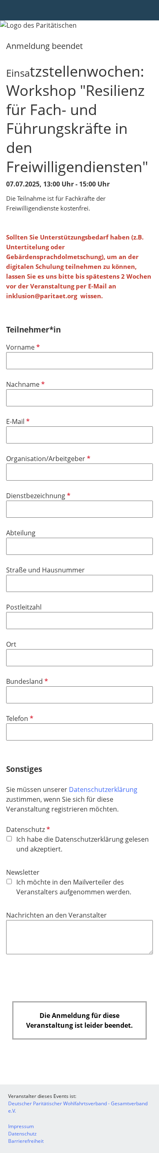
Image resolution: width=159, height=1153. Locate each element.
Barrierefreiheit (26, 1140)
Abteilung (20, 532)
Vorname (22, 347)
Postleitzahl (24, 607)
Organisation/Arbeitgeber (47, 458)
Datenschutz (27, 829)
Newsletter (23, 872)
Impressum (21, 1126)
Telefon (19, 718)
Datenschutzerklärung (103, 789)
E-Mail (17, 421)
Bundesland (26, 681)
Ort (11, 644)
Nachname (24, 384)
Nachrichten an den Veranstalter (56, 915)
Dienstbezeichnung (37, 495)
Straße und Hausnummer (45, 569)
